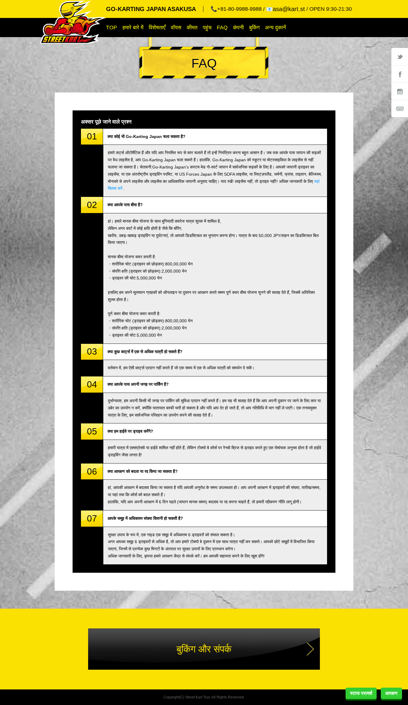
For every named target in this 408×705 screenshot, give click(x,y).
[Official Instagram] (399, 91)
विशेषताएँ (157, 28)
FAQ (222, 28)
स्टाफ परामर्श (361, 693)
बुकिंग (254, 28)
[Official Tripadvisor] (399, 108)
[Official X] (399, 56)
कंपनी (238, 28)
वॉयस (176, 28)
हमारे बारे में (132, 28)
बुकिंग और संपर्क (204, 649)
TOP (111, 28)
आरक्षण (391, 693)
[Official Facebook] (399, 74)
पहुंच (207, 28)
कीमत (192, 28)
